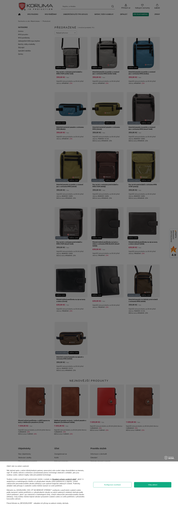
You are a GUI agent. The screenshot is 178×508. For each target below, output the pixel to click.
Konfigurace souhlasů (112, 485)
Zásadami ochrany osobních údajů (64, 479)
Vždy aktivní (152, 485)
